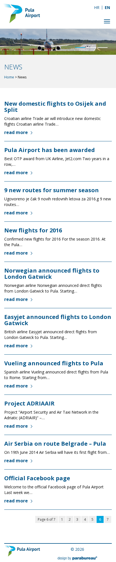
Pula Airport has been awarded (49, 150)
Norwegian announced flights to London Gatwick (51, 273)
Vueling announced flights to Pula (53, 363)
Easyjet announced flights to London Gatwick (57, 320)
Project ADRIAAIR (29, 403)
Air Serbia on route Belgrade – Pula (55, 443)
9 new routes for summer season (51, 190)
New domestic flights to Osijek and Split (55, 107)
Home (9, 77)
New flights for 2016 (33, 230)
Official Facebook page (37, 478)
